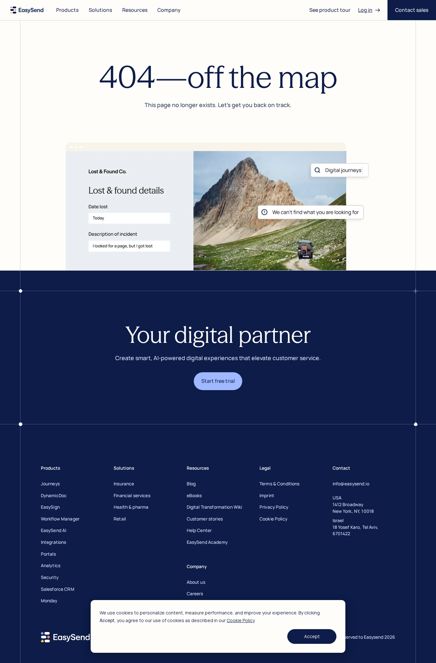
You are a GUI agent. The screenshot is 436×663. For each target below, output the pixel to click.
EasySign (50, 507)
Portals (48, 554)
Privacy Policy (273, 507)
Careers (195, 593)
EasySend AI (53, 530)
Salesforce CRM (57, 589)
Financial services (132, 495)
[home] (27, 10)
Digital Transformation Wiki (214, 507)
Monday (49, 600)
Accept (312, 636)
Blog (191, 484)
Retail (120, 519)
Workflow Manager (60, 519)
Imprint (266, 495)
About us (196, 582)
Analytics (50, 565)
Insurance (124, 484)
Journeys (50, 484)
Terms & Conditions (279, 484)
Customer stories (205, 519)
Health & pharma (131, 507)
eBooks (194, 495)
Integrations (53, 542)
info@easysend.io (351, 484)
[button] (67, 10)
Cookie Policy (240, 620)
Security (49, 577)
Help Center (199, 530)
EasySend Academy (207, 542)
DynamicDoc (54, 495)
